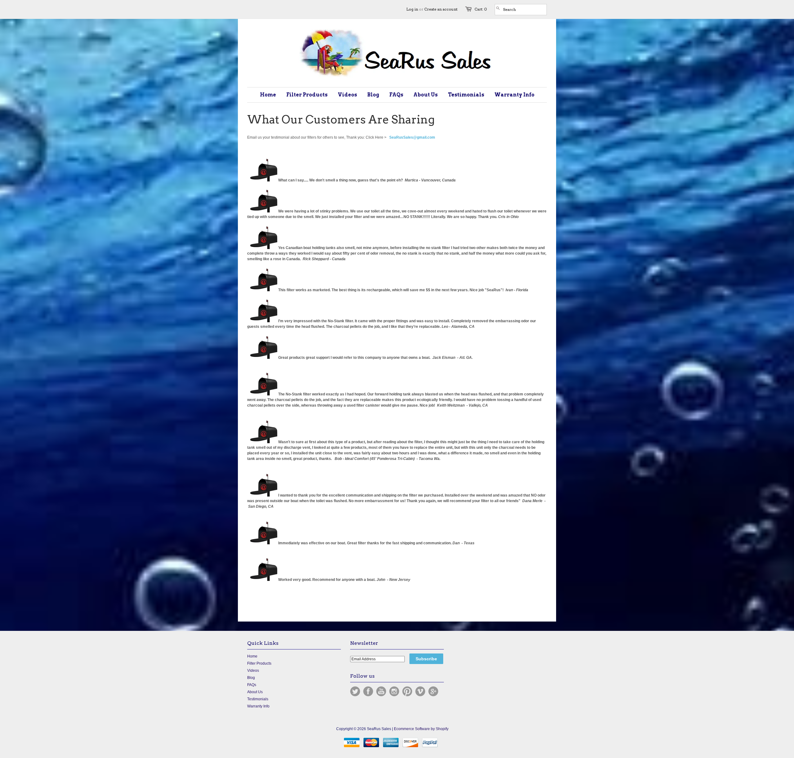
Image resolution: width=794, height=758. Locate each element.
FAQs (251, 685)
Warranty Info (258, 706)
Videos (253, 670)
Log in (412, 9)
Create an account (440, 9)
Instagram (394, 691)
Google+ (433, 691)
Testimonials (257, 699)
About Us (255, 692)
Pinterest (407, 691)
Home (252, 656)
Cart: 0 (481, 9)
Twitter (355, 691)
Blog (251, 678)
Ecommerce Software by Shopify (421, 729)
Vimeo (420, 691)
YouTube (381, 691)
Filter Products (259, 663)
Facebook (368, 691)
